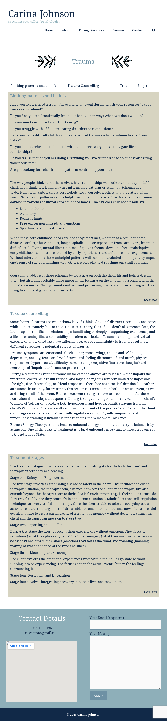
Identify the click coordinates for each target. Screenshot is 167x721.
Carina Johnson (41, 13)
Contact (138, 30)
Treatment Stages (134, 85)
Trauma (118, 30)
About (66, 30)
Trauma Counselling (83, 85)
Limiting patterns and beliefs (33, 85)
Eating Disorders (91, 30)
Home (49, 30)
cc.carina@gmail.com (41, 633)
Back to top (150, 300)
